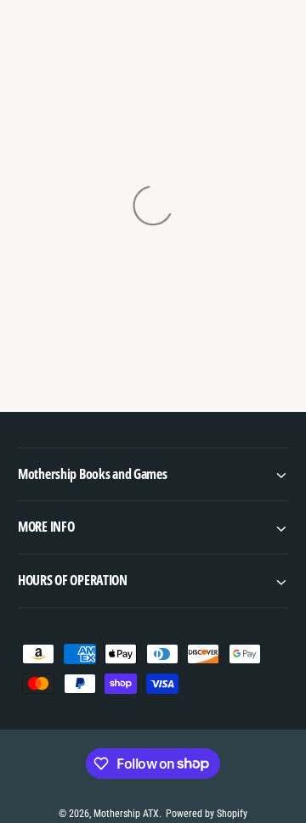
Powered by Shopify (206, 814)
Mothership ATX (126, 814)
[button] (153, 474)
